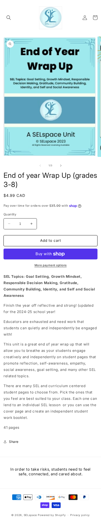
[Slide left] (40, 165)
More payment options (51, 265)
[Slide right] (61, 165)
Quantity (10, 214)
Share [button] (14, 442)
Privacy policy (80, 515)
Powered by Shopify (52, 515)
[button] (9, 17)
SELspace (30, 515)
